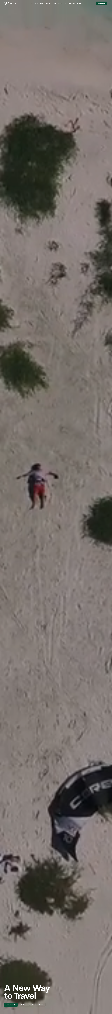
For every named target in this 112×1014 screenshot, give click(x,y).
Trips (41, 3)
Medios (60, 3)
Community (48, 3)
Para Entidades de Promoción (73, 3)
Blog (55, 3)
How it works (34, 3)
